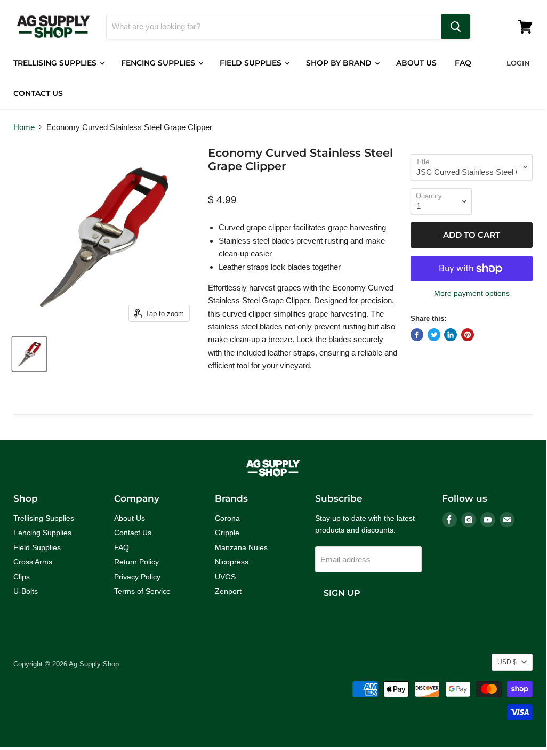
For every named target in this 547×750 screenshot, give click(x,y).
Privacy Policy (137, 576)
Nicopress (231, 562)
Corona (227, 518)
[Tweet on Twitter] (434, 334)
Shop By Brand (340, 63)
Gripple (227, 532)
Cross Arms (32, 562)
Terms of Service (142, 591)
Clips (21, 576)
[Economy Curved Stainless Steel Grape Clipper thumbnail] (29, 354)
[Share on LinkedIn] (450, 334)
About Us (416, 63)
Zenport (228, 591)
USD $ (507, 662)
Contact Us (38, 93)
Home (24, 127)
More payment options (472, 293)
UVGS (225, 576)
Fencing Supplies (159, 63)
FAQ (463, 63)
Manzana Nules (241, 547)
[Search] (455, 26)
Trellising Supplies (56, 63)
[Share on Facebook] (417, 334)
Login (518, 63)
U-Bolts (25, 591)
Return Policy (136, 562)
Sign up (342, 593)
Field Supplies (252, 63)
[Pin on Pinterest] (467, 334)
